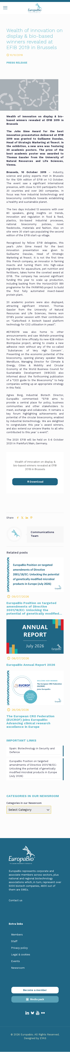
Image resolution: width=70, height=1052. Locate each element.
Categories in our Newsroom (24, 803)
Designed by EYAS (35, 1038)
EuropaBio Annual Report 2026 (30, 665)
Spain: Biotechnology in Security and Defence (32, 750)
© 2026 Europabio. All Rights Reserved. (35, 1034)
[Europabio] (35, 8)
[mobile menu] (5, 7)
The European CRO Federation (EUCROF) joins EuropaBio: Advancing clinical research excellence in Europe (30, 721)
